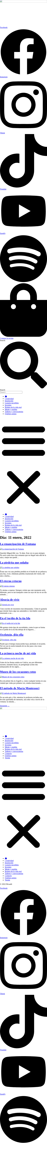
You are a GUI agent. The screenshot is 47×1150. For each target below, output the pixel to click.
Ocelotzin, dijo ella (11, 634)
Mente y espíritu (11, 409)
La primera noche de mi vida (18, 653)
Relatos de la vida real (13, 407)
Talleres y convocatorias (14, 412)
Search (2, 340)
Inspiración (9, 401)
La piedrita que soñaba (14, 562)
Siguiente (5, 706)
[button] (23, 464)
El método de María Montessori (19, 688)
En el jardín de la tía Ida (15, 618)
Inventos (8, 405)
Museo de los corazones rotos (18, 671)
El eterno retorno (11, 581)
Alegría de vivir (10, 599)
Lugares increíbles (12, 403)
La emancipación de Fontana (18, 543)
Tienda (7, 758)
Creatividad (9, 399)
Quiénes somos (10, 414)
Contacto (8, 754)
